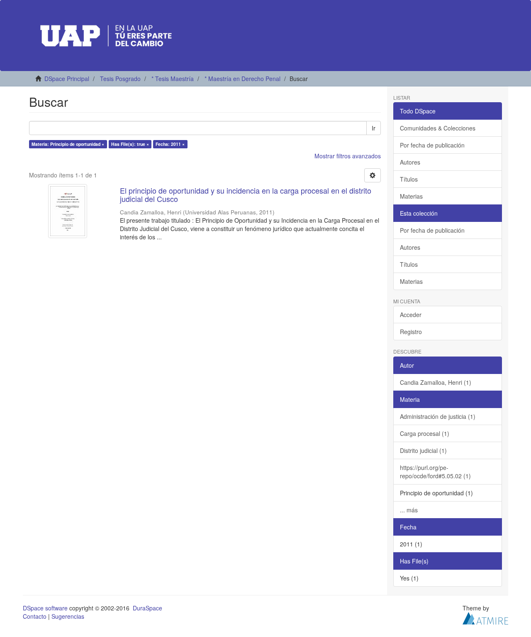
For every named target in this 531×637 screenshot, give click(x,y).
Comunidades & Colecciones (437, 128)
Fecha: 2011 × (170, 144)
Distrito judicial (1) (423, 450)
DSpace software (45, 608)
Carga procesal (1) (424, 433)
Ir (373, 128)
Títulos (409, 179)
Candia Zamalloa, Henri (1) (435, 382)
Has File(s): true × (130, 144)
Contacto (34, 616)
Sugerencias (67, 616)
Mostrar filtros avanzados (347, 156)
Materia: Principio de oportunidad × (68, 144)
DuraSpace (147, 608)
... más (409, 510)
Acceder (410, 314)
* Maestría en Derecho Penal (242, 78)
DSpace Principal (66, 78)
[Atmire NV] (485, 617)
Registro (411, 331)
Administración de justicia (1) (437, 416)
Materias (411, 196)
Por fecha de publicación (432, 145)
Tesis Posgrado (120, 78)
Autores (410, 162)
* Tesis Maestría (172, 78)
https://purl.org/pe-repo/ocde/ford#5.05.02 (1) (435, 471)
